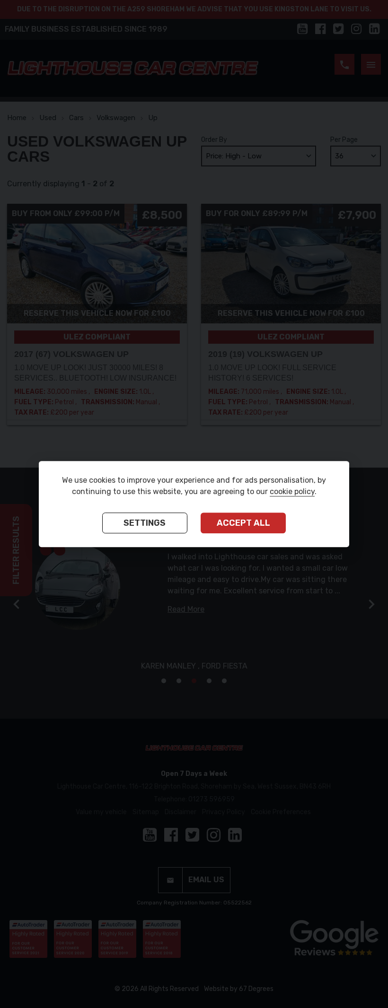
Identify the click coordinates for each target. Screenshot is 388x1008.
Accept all (243, 523)
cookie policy (292, 491)
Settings (144, 523)
